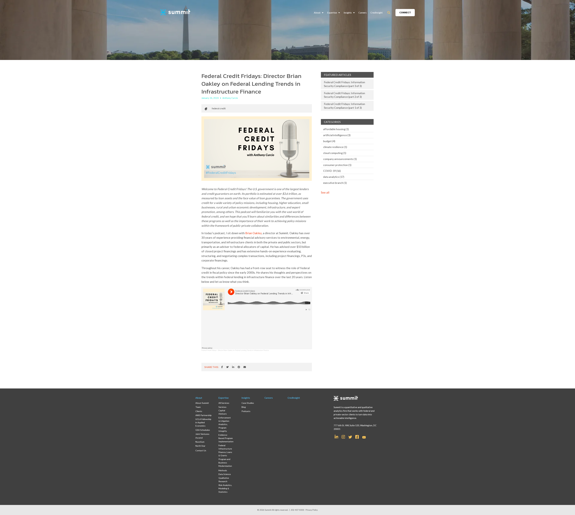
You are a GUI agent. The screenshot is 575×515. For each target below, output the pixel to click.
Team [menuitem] (198, 407)
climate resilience (335, 147)
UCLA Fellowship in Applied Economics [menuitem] (203, 422)
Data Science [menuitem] (224, 474)
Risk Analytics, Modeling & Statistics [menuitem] (225, 488)
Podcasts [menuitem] (246, 411)
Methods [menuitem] (222, 470)
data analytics (333, 176)
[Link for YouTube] (364, 437)
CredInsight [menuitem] (376, 12)
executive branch (335, 182)
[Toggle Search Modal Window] (388, 12)
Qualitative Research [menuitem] (223, 479)
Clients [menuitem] (198, 411)
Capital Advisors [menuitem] (222, 412)
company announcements (340, 159)
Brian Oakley (253, 233)
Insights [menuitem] (348, 12)
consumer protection (337, 165)
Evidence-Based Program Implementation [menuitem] (225, 438)
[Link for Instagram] (343, 436)
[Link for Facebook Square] (357, 436)
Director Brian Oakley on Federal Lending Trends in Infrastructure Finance (243, 350)
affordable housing (336, 129)
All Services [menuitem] (223, 403)
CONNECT (405, 12)
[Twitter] (227, 367)
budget (329, 141)
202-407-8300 (297, 510)
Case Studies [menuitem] (248, 403)
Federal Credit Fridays (209, 350)
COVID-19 (332, 170)
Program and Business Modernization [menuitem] (225, 462)
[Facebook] (222, 367)
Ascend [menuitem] (199, 437)
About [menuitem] (317, 12)
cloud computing (334, 153)
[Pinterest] (239, 367)
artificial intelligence (337, 135)
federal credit (219, 108)
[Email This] (244, 367)
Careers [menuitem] (362, 12)
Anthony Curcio (230, 98)
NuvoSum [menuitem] (199, 441)
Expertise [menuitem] (332, 12)
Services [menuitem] (222, 407)
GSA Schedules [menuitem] (202, 430)
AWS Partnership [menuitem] (203, 415)
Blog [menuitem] (244, 407)
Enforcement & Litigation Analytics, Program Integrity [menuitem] (224, 424)
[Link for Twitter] (350, 437)
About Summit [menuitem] (202, 403)
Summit (268, 510)
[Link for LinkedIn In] (336, 436)
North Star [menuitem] (200, 446)
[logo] (175, 12)
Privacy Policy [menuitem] (312, 510)
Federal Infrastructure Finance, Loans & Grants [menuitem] (225, 450)
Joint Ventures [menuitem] (202, 434)
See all (325, 192)
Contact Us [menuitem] (200, 450)
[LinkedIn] (233, 367)
